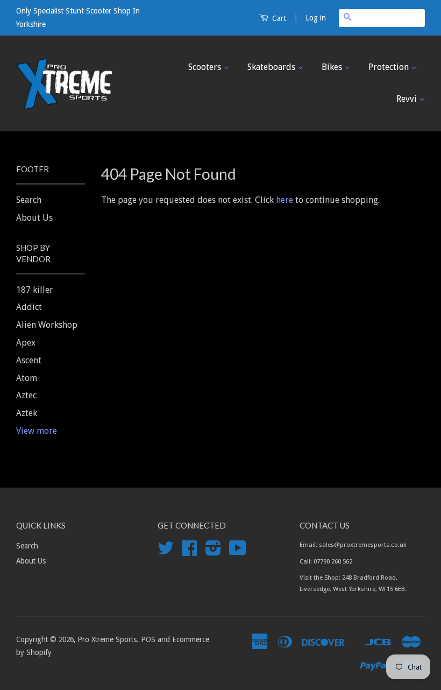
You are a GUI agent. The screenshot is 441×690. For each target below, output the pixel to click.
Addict (29, 307)
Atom (26, 378)
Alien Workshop (46, 325)
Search (28, 200)
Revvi (407, 99)
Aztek (26, 413)
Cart (278, 18)
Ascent (28, 360)
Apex (25, 342)
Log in (315, 17)
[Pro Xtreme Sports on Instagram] (213, 551)
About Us (34, 218)
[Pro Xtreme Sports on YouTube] (237, 551)
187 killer (34, 290)
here (284, 200)
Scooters (205, 67)
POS (148, 639)
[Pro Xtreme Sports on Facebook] (189, 551)
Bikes (333, 67)
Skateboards (272, 67)
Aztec (26, 395)
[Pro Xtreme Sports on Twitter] (166, 551)
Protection (389, 67)
